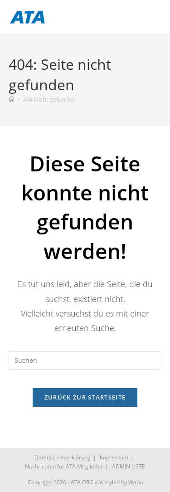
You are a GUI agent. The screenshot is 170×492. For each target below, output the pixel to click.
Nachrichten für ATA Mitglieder (64, 466)
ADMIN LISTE (128, 466)
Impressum (114, 457)
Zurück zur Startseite (85, 397)
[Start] (12, 99)
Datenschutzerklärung (62, 457)
